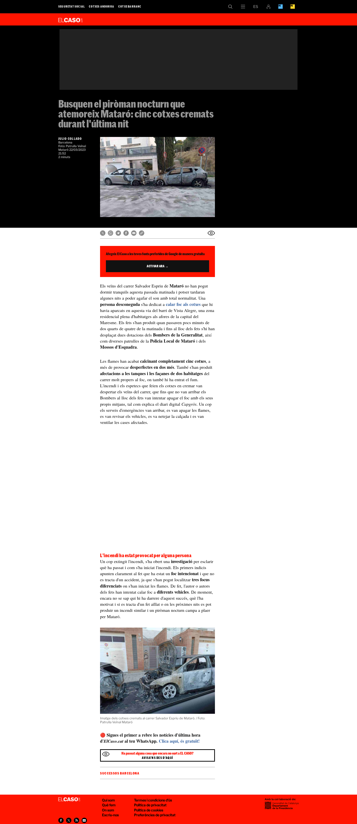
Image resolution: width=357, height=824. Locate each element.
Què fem (109, 805)
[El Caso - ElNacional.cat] (69, 799)
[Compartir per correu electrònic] (133, 233)
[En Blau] (280, 6)
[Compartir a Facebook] (126, 233)
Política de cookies (148, 810)
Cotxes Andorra (101, 6)
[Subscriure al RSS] (76, 820)
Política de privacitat (150, 805)
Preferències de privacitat (155, 815)
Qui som (108, 800)
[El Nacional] (293, 6)
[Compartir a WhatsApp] (110, 233)
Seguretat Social (71, 6)
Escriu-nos (110, 815)
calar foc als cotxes (183, 304)
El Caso (70, 19)
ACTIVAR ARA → (157, 266)
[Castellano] (255, 6)
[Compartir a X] (102, 233)
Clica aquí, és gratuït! (179, 741)
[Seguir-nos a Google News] (84, 820)
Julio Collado (70, 138)
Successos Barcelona (119, 773)
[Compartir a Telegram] (118, 233)
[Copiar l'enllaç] (141, 233)
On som (108, 810)
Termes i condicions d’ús (153, 800)
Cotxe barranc (130, 6)
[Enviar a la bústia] (211, 233)
